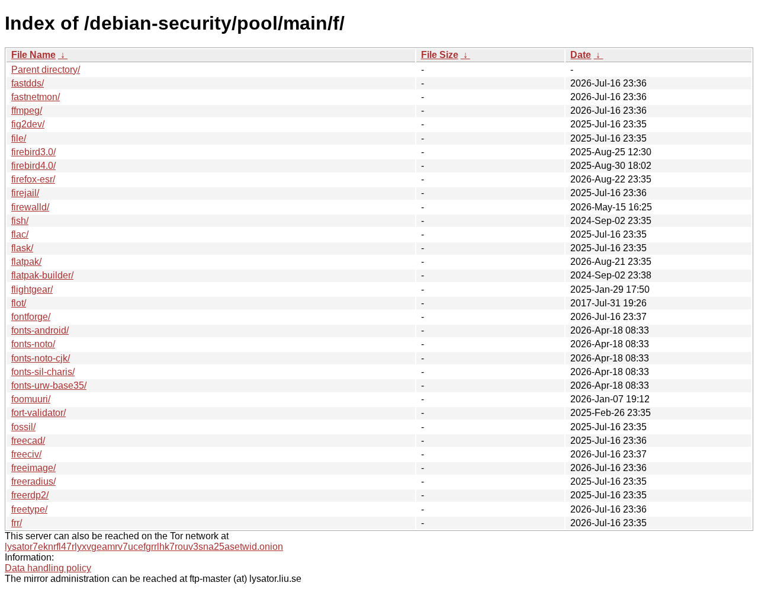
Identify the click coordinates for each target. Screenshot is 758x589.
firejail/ (25, 193)
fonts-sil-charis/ (43, 372)
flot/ (18, 303)
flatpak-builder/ (42, 275)
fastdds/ (27, 83)
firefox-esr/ (33, 179)
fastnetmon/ (35, 97)
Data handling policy (48, 568)
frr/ (16, 523)
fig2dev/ (27, 124)
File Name (33, 55)
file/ (18, 138)
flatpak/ (26, 262)
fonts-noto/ (33, 344)
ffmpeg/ (26, 110)
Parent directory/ (45, 70)
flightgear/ (32, 289)
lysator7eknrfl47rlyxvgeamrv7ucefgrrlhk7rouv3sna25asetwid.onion (144, 547)
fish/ (19, 221)
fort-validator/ (38, 413)
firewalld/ (30, 207)
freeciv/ (26, 454)
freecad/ (28, 441)
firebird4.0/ (33, 166)
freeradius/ (33, 481)
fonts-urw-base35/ (48, 385)
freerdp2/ (30, 495)
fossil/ (23, 427)
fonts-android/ (40, 330)
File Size (439, 55)
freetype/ (29, 509)
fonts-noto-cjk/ (40, 358)
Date (580, 55)
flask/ (22, 248)
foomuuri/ (30, 399)
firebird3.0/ (33, 152)
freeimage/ (33, 468)
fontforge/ (30, 317)
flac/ (19, 234)
